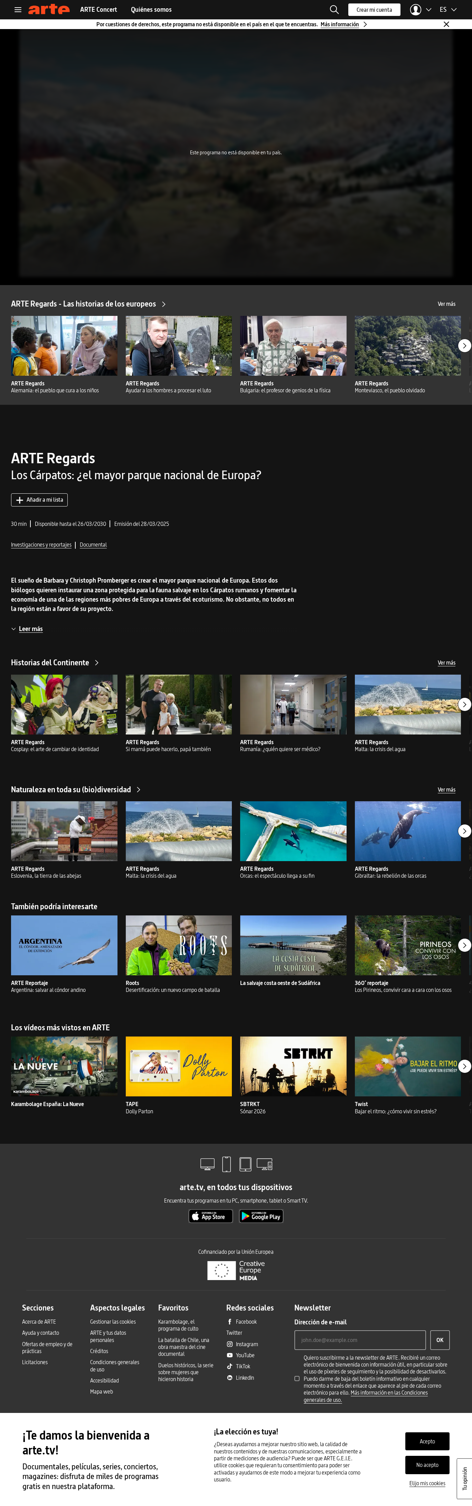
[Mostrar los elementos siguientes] (465, 346)
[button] (334, 9)
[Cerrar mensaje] (446, 24)
